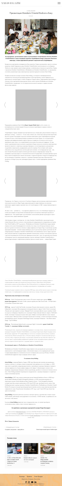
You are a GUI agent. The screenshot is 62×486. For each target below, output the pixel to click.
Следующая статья (49, 427)
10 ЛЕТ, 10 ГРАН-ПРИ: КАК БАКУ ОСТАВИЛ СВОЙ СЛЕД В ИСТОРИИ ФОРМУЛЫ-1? (14, 460)
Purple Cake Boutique (35, 415)
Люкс (9, 456)
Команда (22, 476)
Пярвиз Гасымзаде (14, 421)
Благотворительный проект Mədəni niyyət (47, 429)
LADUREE (20, 413)
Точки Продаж (38, 476)
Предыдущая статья (12, 427)
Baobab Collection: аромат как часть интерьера (30, 458)
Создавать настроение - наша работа (14, 429)
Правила (29, 476)
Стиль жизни (31, 11)
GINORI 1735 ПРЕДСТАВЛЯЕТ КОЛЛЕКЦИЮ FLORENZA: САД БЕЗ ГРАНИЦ (46, 460)
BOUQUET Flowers (21, 411)
